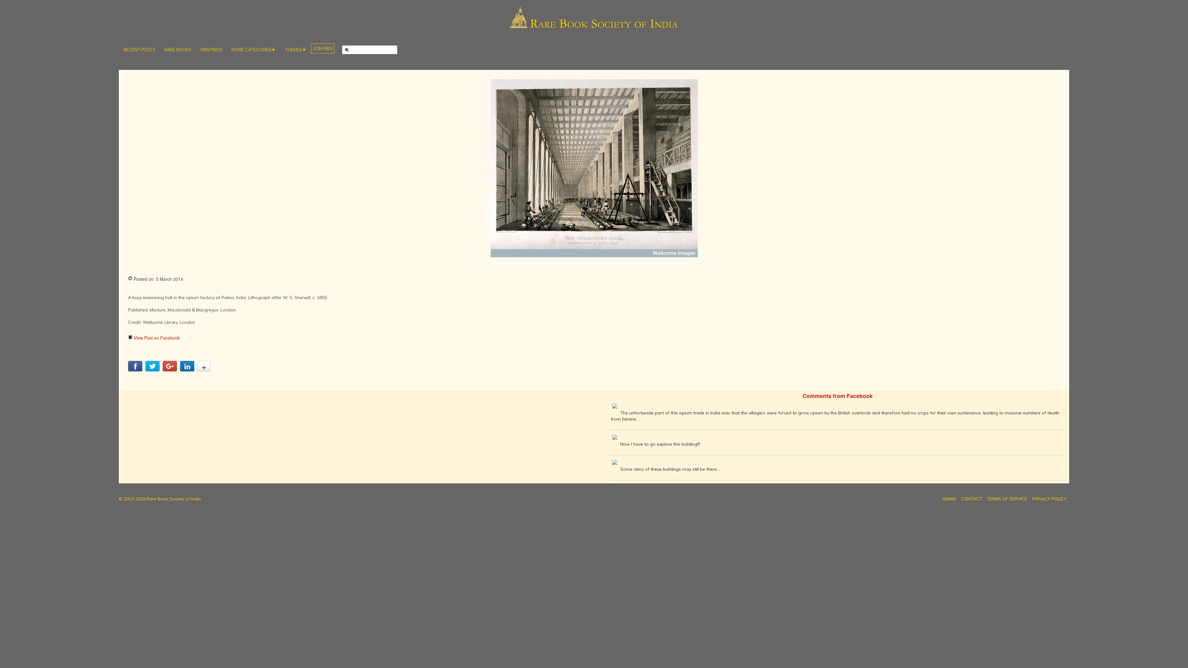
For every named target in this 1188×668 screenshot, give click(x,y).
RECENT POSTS (139, 49)
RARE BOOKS (177, 49)
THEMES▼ (295, 49)
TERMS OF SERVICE (1007, 499)
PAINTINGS (211, 49)
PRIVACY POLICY (1049, 499)
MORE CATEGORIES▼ (253, 49)
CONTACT (971, 499)
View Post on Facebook (156, 338)
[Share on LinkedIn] (187, 369)
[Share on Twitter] (152, 369)
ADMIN (949, 499)
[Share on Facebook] (135, 369)
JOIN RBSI (323, 48)
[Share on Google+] (170, 369)
